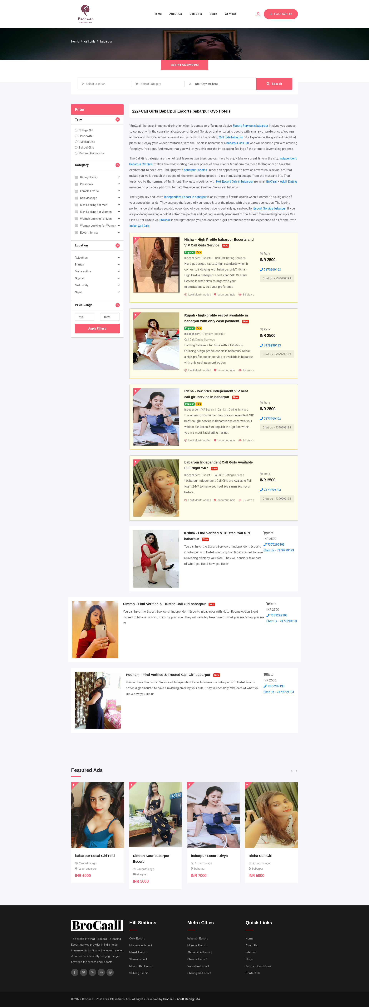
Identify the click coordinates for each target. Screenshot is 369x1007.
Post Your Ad (283, 14)
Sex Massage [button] (88, 198)
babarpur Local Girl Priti (268, 856)
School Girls (86, 147)
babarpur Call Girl (237, 143)
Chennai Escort (197, 959)
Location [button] (81, 245)
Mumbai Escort (197, 945)
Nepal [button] (78, 292)
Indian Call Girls (139, 226)
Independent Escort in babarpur (185, 197)
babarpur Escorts (195, 170)
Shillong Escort (138, 973)
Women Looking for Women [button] (98, 225)
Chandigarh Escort (199, 973)
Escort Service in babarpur (250, 126)
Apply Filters (97, 328)
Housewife (86, 136)
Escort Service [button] (89, 232)
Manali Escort (138, 952)
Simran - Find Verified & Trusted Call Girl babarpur (164, 604)
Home (158, 14)
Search (277, 84)
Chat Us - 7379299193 (277, 278)
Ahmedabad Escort (199, 952)
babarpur (106, 41)
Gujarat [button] (79, 278)
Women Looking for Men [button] (96, 218)
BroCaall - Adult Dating (281, 181)
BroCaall (164, 220)
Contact (230, 14)
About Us (175, 14)
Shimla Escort (138, 959)
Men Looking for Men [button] (93, 205)
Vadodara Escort (198, 966)
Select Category (151, 83)
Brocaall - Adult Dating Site (181, 999)
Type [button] (78, 119)
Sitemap (251, 952)
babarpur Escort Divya (151, 856)
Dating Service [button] (89, 177)
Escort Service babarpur (269, 208)
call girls (89, 41)
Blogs (213, 14)
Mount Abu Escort (141, 966)
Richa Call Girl (202, 856)
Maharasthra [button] (83, 271)
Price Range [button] (83, 305)
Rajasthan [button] (81, 257)
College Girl (86, 130)
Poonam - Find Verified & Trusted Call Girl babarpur (168, 675)
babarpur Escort (197, 938)
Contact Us (253, 973)
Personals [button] (86, 184)
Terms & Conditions (258, 966)
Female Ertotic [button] (89, 191)
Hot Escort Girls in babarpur (234, 181)
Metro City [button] (81, 285)
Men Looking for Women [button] (96, 212)
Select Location (95, 83)
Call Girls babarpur (231, 137)
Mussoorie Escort (140, 945)
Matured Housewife (91, 153)
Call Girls (195, 14)
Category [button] (82, 165)
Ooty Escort (137, 938)
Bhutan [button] (79, 264)
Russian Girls (87, 142)
